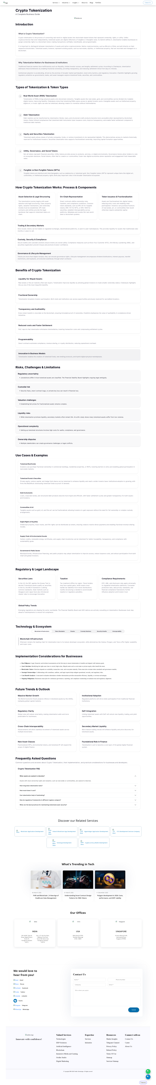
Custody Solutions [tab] (86, 631)
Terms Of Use (111, 1054)
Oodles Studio (61, 1057)
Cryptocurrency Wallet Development (96, 843)
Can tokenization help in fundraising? (32, 795)
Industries (65, 3)
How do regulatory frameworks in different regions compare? (40, 800)
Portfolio (98, 3)
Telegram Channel (112, 1043)
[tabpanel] (78, 641)
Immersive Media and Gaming (67, 1054)
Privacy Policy (111, 1046)
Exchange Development (64, 843)
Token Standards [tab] (60, 631)
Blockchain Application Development (32, 831)
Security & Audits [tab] (102, 631)
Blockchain (60, 1050)
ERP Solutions (61, 1043)
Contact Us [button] (148, 2)
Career (127, 1043)
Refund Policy (111, 1050)
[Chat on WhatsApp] (148, 1071)
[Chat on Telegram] (148, 1077)
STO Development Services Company (128, 831)
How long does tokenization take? (31, 786)
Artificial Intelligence (63, 1046)
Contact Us (129, 1039)
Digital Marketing (62, 1061)
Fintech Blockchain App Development (64, 831)
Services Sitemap (112, 1061)
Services (55, 3)
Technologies (61, 1039)
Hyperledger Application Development (96, 831)
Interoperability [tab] (116, 631)
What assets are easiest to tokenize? (32, 776)
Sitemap (109, 1057)
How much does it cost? (28, 790)
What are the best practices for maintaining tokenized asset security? (43, 805)
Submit (134, 1010)
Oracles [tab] (72, 631)
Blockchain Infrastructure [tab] (42, 631)
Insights (75, 3)
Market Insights (111, 1039)
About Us (85, 3)
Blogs (91, 3)
